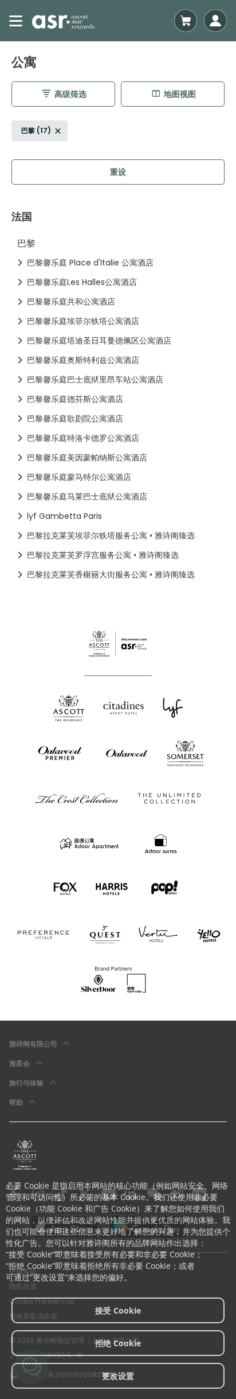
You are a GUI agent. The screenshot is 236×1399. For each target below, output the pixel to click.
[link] (25, 1155)
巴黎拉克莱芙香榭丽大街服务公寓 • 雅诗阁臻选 (111, 574)
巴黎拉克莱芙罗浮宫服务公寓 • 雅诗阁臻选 (103, 555)
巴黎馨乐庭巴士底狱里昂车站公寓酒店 (95, 379)
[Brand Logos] (69, 707)
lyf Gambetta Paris (64, 516)
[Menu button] (16, 21)
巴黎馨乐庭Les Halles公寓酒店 (82, 282)
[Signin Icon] (215, 20)
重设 (118, 172)
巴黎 (26, 243)
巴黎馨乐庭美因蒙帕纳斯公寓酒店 (87, 457)
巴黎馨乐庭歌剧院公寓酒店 (75, 418)
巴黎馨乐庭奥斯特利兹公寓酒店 (83, 360)
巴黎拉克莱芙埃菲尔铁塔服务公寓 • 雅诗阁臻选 (111, 535)
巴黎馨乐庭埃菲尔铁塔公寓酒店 (83, 321)
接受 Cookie (118, 1310)
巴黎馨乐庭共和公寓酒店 (71, 301)
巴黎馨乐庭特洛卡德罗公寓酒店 (83, 438)
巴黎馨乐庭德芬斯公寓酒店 (75, 399)
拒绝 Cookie (118, 1343)
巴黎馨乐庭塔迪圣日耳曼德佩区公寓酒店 (99, 340)
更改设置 (118, 1375)
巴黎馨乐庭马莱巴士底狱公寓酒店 (87, 496)
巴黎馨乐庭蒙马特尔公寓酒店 (79, 477)
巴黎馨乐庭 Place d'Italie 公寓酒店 (90, 262)
